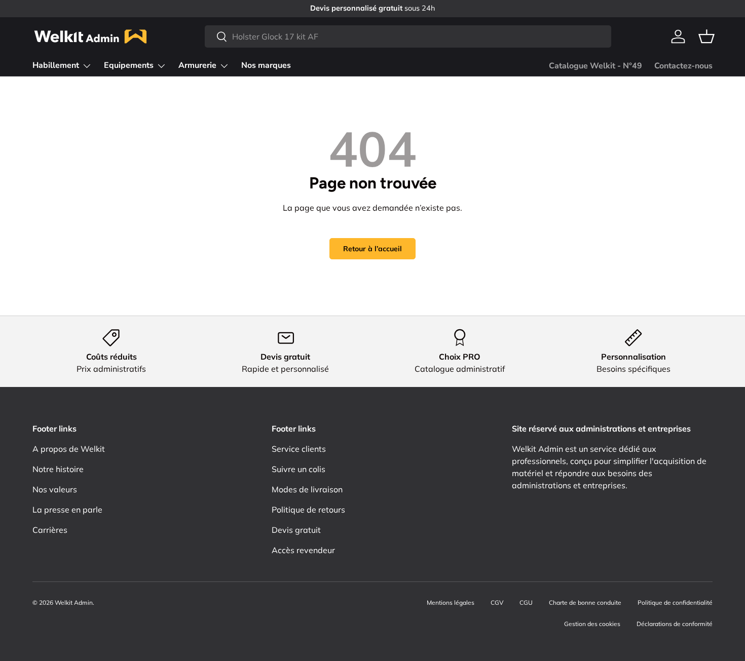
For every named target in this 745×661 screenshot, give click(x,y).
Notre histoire (58, 469)
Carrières (49, 530)
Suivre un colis (298, 469)
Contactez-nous (683, 65)
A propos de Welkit (68, 449)
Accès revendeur (303, 550)
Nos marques (266, 65)
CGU (526, 602)
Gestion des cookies (592, 624)
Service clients (299, 449)
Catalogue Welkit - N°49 (595, 65)
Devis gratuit (296, 530)
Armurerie (197, 65)
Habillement (55, 65)
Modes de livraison (307, 489)
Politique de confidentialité (675, 602)
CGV (497, 602)
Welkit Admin (74, 602)
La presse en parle (67, 509)
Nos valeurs (54, 489)
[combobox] (408, 36)
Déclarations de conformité (675, 624)
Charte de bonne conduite (585, 602)
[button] (706, 36)
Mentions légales (450, 602)
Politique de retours (308, 509)
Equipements (129, 65)
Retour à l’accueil (372, 248)
